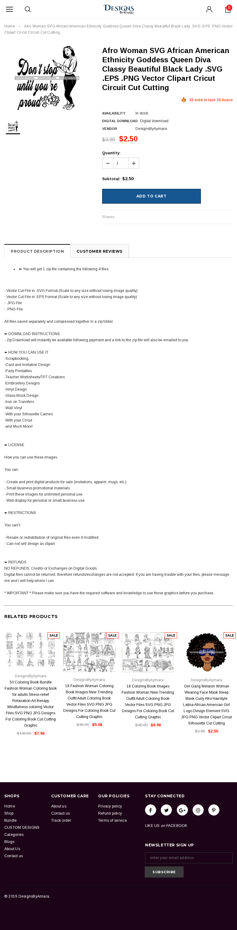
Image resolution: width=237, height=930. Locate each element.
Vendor (109, 129)
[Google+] (182, 810)
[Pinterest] (213, 810)
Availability (113, 113)
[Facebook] (150, 810)
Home (9, 26)
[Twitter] (166, 810)
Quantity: (111, 153)
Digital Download (120, 121)
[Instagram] (198, 810)
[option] (47, 78)
